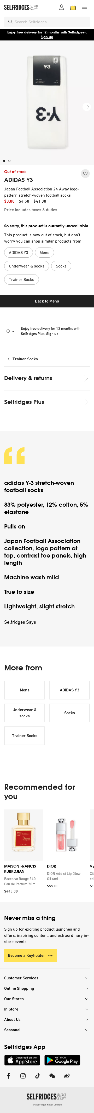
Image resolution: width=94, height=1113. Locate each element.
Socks (69, 712)
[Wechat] (52, 1079)
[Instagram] (23, 1079)
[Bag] (73, 7)
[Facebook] (8, 1079)
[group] (47, 855)
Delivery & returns (28, 378)
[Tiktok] (37, 1079)
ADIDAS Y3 (18, 180)
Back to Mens (47, 301)
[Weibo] (67, 1079)
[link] (22, 881)
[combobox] (51, 22)
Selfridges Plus (24, 402)
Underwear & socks (25, 712)
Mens (25, 690)
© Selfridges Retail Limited (47, 1104)
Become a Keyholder (26, 955)
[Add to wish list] (85, 173)
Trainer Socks (25, 358)
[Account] (61, 7)
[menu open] (84, 7)
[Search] (10, 22)
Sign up (47, 37)
